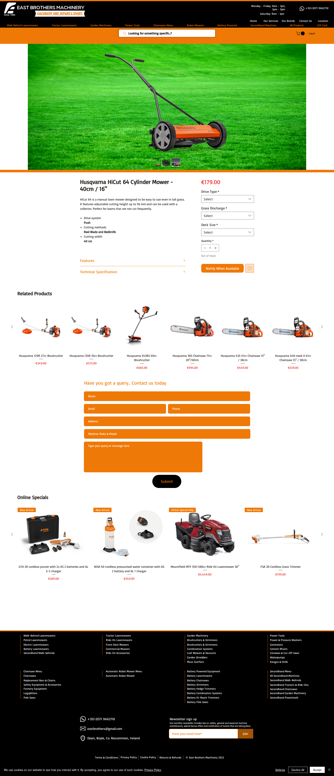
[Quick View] (41, 328)
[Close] (329, 770)
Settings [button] (280, 770)
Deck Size (209, 225)
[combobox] (227, 200)
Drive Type (210, 192)
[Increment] (215, 248)
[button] (305, 20)
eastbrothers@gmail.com (104, 729)
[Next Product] (322, 327)
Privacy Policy (152, 770)
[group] (167, 337)
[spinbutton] (210, 248)
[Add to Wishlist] (249, 269)
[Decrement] (204, 248)
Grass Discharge (214, 209)
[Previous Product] (12, 327)
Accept (317, 770)
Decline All (297, 770)
